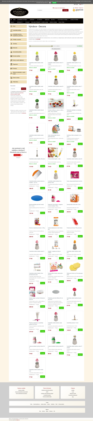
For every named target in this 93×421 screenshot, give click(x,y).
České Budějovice (36, 404)
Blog (73, 396)
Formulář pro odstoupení (73, 395)
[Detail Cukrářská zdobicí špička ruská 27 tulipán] (75, 339)
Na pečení (39, 19)
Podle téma (61, 22)
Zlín (54, 411)
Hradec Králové (43, 404)
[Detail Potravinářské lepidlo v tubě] (56, 152)
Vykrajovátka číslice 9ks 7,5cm (73, 204)
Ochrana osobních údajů (47, 396)
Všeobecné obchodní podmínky (47, 390)
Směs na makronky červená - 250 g (37, 228)
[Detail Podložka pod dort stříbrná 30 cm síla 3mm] (56, 291)
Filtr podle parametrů (56, 48)
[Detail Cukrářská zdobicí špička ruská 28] (75, 152)
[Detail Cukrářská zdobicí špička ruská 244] (37, 363)
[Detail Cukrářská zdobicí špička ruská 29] (56, 79)
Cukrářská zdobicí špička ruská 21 (36, 251)
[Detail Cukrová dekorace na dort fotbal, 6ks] (56, 221)
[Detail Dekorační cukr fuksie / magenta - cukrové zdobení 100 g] (56, 198)
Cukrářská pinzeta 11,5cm (72, 322)
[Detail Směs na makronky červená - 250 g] (37, 221)
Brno (40, 411)
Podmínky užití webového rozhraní (47, 393)
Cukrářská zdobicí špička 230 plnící (37, 159)
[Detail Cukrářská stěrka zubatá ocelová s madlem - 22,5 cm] (37, 174)
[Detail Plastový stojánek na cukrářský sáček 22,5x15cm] (37, 316)
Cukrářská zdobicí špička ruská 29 (55, 86)
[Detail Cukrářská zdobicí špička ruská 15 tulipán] (56, 56)
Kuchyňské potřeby (62, 19)
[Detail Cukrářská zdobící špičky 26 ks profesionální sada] (37, 266)
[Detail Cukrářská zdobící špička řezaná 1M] (75, 291)
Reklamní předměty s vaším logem (39, 22)
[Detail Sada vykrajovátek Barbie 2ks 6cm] (75, 174)
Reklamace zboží (73, 393)
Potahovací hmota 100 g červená (74, 228)
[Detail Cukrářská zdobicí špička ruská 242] (75, 244)
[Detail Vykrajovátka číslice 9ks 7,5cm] (75, 198)
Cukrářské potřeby (22, 19)
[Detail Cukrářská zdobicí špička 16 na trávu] (75, 56)
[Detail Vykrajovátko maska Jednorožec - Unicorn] (56, 266)
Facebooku (24, 113)
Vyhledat (65, 10)
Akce (14, 19)
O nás (73, 391)
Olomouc (51, 411)
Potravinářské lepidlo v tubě (54, 159)
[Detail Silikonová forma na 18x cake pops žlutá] (75, 266)
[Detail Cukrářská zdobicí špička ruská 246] (37, 79)
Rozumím (54, 2)
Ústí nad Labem (61, 404)
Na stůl (53, 19)
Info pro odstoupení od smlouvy (21, 393)
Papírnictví (19, 22)
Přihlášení (76, 7)
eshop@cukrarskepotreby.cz (59, 7)
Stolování (15, 47)
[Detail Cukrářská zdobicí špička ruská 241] (37, 56)
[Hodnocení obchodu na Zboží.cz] (18, 154)
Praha (31, 404)
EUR (77, 4)
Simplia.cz (18, 419)
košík (79, 10)
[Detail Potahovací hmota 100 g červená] (75, 221)
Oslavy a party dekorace (18, 60)
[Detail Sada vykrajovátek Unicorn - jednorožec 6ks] (56, 128)
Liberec (48, 404)
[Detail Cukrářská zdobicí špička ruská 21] (37, 244)
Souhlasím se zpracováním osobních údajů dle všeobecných (18, 93)
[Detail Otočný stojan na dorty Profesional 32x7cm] (37, 291)
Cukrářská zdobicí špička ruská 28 (74, 159)
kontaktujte (38, 39)
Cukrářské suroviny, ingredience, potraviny (18, 35)
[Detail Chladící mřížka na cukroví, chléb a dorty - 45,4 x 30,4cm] (56, 103)
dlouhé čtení (78, 1)
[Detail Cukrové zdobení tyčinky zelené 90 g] (56, 339)
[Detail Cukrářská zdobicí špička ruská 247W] (56, 316)
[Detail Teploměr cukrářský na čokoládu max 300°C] (75, 103)
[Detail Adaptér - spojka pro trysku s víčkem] (56, 244)
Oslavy (12, 22)
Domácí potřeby (74, 19)
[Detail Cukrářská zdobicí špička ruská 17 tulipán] (75, 79)
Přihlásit (23, 88)
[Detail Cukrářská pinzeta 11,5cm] (75, 316)
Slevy (14, 26)
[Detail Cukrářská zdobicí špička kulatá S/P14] (37, 128)
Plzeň (56, 404)
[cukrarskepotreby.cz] (19, 11)
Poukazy (27, 22)
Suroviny (32, 19)
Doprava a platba (21, 390)
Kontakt (72, 390)
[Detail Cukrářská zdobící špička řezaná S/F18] (37, 103)
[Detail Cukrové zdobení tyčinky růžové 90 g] (37, 339)
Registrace (81, 7)
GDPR (47, 391)
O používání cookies (47, 395)
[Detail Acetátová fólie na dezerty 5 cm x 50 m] (75, 128)
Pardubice (52, 404)
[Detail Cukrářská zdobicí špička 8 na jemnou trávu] (56, 174)
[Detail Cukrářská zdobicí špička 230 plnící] (37, 152)
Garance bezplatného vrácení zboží (21, 391)
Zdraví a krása (53, 22)
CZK (75, 4)
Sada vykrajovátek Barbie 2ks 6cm (74, 181)
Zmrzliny (47, 19)
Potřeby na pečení (17, 39)
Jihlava (47, 411)
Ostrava (43, 411)
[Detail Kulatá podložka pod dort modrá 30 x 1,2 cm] (37, 198)
